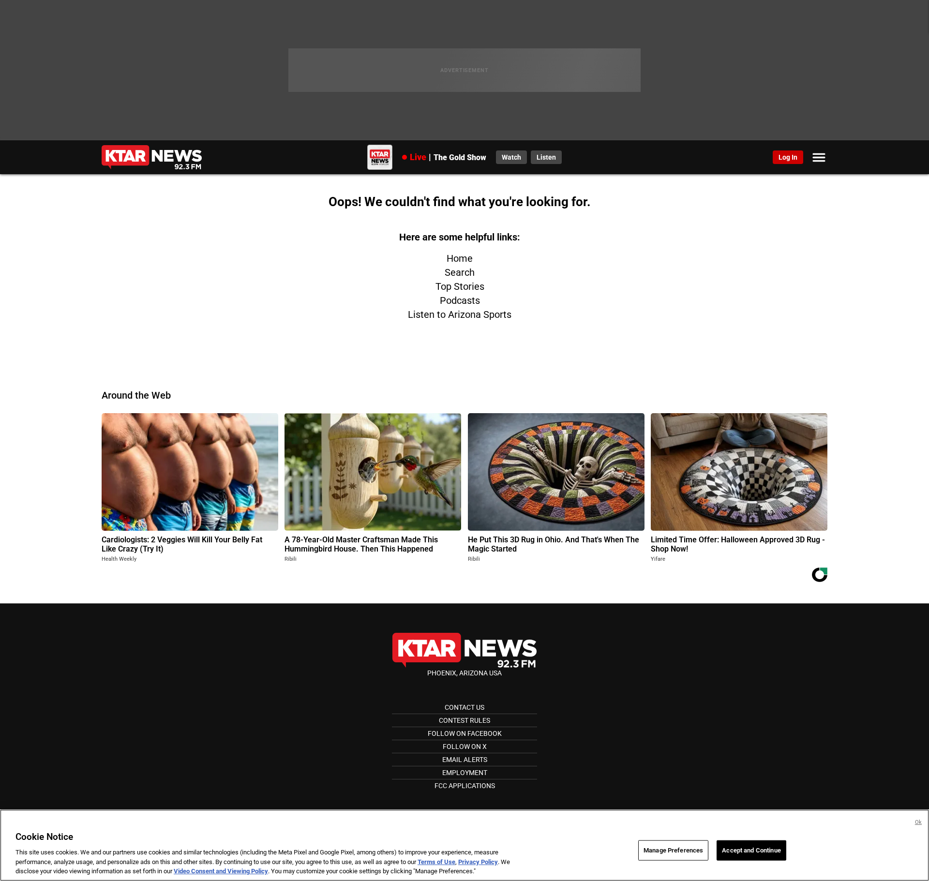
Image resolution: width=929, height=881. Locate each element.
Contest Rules (464, 720)
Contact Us (464, 707)
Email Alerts (464, 759)
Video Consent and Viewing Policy (221, 871)
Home (460, 258)
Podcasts (460, 300)
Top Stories (459, 286)
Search (460, 272)
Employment (464, 772)
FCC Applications (465, 786)
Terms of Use (436, 862)
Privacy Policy (478, 862)
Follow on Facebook (465, 733)
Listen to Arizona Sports (459, 314)
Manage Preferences (673, 850)
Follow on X (465, 746)
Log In (788, 157)
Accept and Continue (751, 850)
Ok (918, 822)
